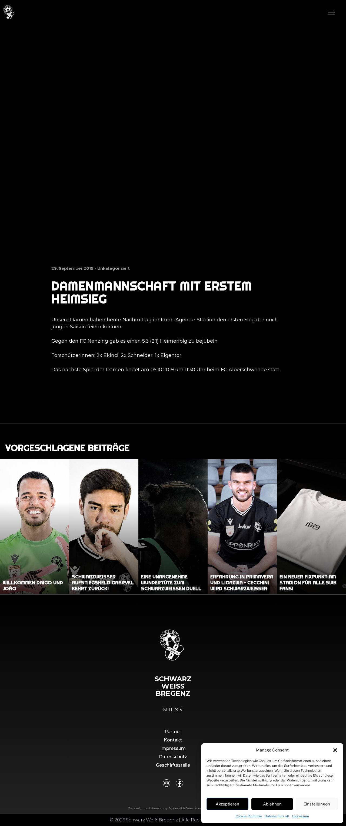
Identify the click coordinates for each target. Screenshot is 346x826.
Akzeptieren (227, 804)
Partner (173, 731)
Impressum (300, 816)
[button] (335, 750)
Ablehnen (272, 804)
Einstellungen (317, 804)
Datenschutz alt (277, 816)
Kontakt (173, 740)
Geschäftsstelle (173, 765)
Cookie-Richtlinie (249, 816)
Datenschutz (173, 756)
